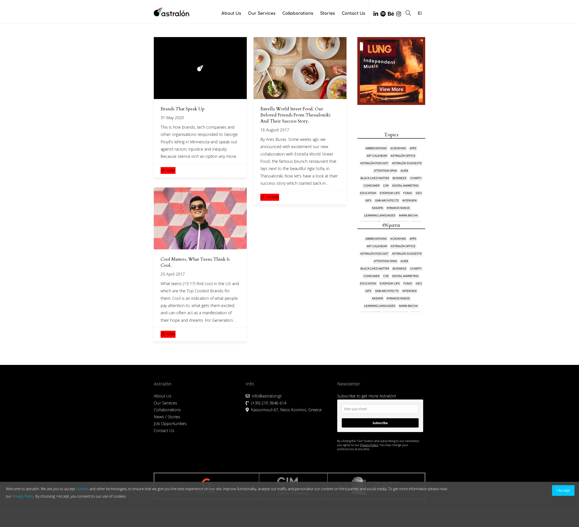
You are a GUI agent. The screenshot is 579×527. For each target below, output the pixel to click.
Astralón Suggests (407, 163)
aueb (404, 170)
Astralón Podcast (374, 163)
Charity (416, 178)
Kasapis (377, 208)
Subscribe (380, 423)
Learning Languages (379, 215)
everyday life (390, 193)
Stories (327, 13)
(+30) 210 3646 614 (268, 403)
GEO (419, 193)
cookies (82, 488)
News (171, 171)
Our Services (261, 13)
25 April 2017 (173, 274)
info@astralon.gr (267, 396)
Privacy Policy (369, 445)
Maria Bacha (408, 215)
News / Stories (167, 416)
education (368, 193)
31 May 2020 (172, 117)
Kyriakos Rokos (398, 208)
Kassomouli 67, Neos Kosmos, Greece (286, 409)
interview (409, 200)
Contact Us (353, 13)
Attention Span (385, 170)
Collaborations (297, 13)
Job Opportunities (170, 423)
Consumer (371, 185)
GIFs (368, 200)
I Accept (563, 490)
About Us (231, 13)
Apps (413, 148)
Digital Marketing (405, 185)
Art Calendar (377, 155)
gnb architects (387, 200)
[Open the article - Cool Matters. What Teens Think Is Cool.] (200, 218)
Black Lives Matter (375, 178)
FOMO (407, 193)
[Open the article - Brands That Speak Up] (200, 68)
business (399, 178)
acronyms (398, 148)
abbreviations (376, 148)
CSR (386, 185)
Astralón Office (403, 155)
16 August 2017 (274, 129)
